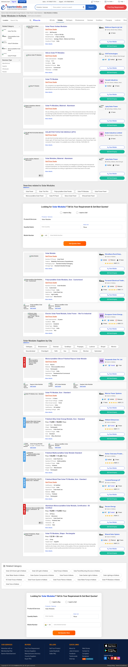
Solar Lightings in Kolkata (111, 575)
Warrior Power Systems (113, 393)
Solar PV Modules (83, 191)
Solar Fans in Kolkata (12, 584)
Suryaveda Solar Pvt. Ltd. (114, 359)
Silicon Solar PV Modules (54, 53)
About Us (72, 648)
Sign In (14, 1)
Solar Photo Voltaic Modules (56, 26)
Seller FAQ (52, 653)
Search (91, 7)
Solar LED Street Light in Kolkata (16, 571)
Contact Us (85, 651)
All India (52, 20)
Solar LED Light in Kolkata (40, 571)
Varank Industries (111, 80)
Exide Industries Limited (113, 133)
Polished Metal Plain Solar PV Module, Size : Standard (65, 479)
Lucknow (117, 20)
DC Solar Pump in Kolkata (14, 580)
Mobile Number (29, 235)
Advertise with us (6, 648)
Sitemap (72, 659)
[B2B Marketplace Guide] (115, 658)
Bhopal (103, 346)
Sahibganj (69, 20)
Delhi (56, 351)
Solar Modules (38, 13)
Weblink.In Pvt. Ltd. (19, 665)
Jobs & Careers (74, 651)
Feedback (72, 653)
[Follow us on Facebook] (105, 658)
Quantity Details (29, 227)
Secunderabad (30, 351)
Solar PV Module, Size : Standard (57, 393)
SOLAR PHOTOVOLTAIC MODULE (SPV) (60, 132)
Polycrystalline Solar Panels (63, 191)
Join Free (22, 1)
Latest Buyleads (54, 651)
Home (3, 13)
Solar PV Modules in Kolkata (111, 580)
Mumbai (85, 351)
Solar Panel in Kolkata (66, 575)
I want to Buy (67, 212)
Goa (65, 351)
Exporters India (14, 7)
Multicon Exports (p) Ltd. (113, 27)
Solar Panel (30, 13)
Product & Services (30, 219)
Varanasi (90, 20)
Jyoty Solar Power (111, 106)
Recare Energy (110, 506)
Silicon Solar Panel (70, 196)
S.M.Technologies (111, 54)
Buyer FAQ (28, 659)
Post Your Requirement (32, 648)
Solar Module (50, 253)
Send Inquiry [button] (113, 46)
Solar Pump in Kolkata (61, 571)
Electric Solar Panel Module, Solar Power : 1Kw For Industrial (68, 314)
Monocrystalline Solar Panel (34, 196)
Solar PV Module (51, 79)
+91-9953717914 (49, 1)
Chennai (74, 351)
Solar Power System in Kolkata (37, 580)
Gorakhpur (99, 20)
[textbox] (20, 20)
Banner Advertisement (8, 653)
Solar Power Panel (100, 191)
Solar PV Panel (54, 196)
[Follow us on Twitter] (108, 658)
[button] (84, 7)
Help (122, 1)
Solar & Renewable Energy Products (15, 13)
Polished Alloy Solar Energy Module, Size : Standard (65, 419)
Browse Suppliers (30, 651)
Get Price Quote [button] (51, 29)
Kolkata (60, 20)
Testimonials (73, 656)
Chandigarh (44, 351)
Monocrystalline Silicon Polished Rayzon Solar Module (66, 359)
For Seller (110, 1)
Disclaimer (85, 656)
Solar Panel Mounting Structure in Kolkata (87, 571)
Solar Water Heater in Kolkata (15, 575)
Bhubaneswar (79, 20)
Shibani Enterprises (112, 420)
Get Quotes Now (75, 243)
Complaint (85, 653)
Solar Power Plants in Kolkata (62, 580)
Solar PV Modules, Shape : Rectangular (60, 533)
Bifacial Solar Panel (88, 196)
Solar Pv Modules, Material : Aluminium (60, 106)
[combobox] (43, 235)
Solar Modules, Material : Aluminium (59, 158)
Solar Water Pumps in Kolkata (87, 580)
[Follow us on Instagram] (118, 658)
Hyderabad (97, 351)
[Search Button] (30, 20)
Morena (113, 346)
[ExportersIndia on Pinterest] (112, 658)
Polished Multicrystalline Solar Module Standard (63, 453)
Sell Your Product (54, 648)
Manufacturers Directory (32, 653)
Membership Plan (6, 651)
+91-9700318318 (66, 1)
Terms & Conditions (121, 665)
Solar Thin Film (43, 191)
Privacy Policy (111, 665)
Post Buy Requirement (116, 7)
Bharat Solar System (112, 534)
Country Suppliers (30, 656)
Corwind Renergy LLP (112, 480)
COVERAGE (88, 659)
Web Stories (86, 648)
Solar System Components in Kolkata (42, 575)
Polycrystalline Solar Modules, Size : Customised (64, 280)
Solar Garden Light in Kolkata (88, 575)
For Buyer (96, 1)
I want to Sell (83, 212)
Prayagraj (109, 20)
